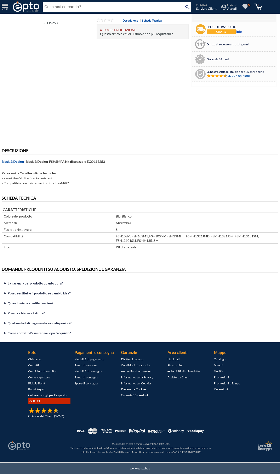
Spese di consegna (86, 383)
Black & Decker (13, 161)
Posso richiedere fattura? (26, 313)
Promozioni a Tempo (227, 383)
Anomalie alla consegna (136, 371)
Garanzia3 (134, 395)
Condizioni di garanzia (135, 365)
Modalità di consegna (88, 371)
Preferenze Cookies (133, 389)
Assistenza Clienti (178, 377)
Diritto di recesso (132, 359)
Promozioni (221, 377)
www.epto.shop (140, 468)
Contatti (33, 365)
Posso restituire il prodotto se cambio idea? (39, 293)
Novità (218, 371)
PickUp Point (36, 383)
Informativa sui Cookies (136, 383)
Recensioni (221, 389)
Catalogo (219, 359)
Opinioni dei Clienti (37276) (46, 416)
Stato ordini (175, 365)
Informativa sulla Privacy (137, 377)
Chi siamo (34, 359)
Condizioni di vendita (42, 371)
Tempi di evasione (86, 365)
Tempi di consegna (86, 377)
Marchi (218, 365)
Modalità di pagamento (89, 359)
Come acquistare (39, 377)
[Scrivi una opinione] (105, 20)
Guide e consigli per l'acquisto (47, 395)
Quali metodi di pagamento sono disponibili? (40, 323)
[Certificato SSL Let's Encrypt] (264, 446)
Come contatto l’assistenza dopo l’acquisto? (39, 333)
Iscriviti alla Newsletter (185, 371)
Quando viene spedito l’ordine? (30, 303)
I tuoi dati (173, 359)
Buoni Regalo (36, 389)
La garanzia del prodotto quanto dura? (35, 283)
